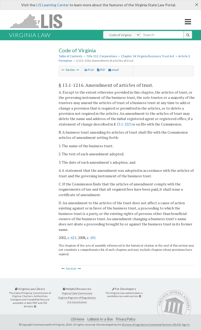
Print (90, 69)
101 (93, 237)
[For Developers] (140, 296)
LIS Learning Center (52, 5)
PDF (102, 69)
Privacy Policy (125, 319)
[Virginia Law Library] (35, 306)
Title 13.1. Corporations (101, 56)
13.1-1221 (124, 124)
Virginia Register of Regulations (77, 297)
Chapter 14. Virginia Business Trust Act (147, 56)
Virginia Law (30, 34)
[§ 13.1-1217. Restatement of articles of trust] (77, 69)
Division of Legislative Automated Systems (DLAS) (151, 324)
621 (73, 237)
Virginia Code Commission (77, 293)
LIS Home (77, 319)
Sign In (186, 324)
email (115, 69)
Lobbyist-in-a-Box (100, 319)
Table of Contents (70, 56)
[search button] (187, 35)
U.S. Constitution (77, 302)
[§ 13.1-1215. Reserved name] (63, 69)
